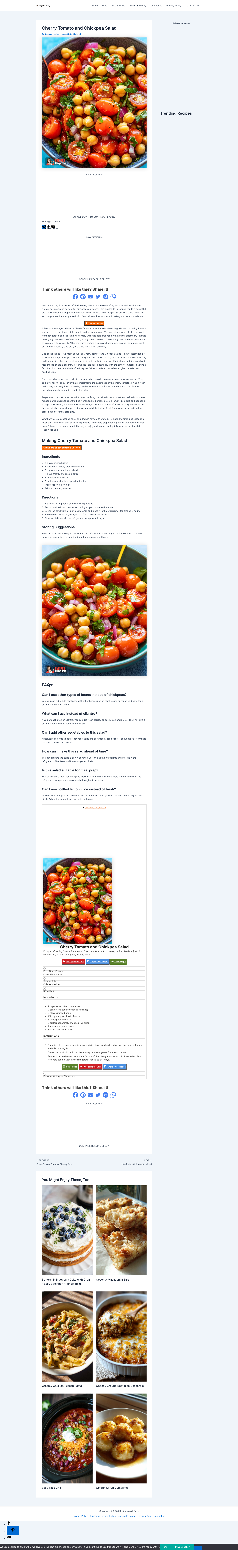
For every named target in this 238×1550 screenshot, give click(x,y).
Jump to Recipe (95, 323)
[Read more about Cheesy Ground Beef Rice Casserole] (121, 1336)
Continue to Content (95, 807)
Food (104, 5)
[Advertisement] (94, 195)
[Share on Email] (90, 296)
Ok (165, 1546)
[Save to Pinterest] (13, 1530)
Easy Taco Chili (52, 1487)
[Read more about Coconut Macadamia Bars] (121, 1230)
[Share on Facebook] (75, 296)
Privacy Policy (173, 5)
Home (94, 5)
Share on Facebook (99, 961)
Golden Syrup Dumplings (112, 1487)
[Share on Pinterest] (83, 296)
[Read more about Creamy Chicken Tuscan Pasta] (67, 1336)
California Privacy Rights (103, 1516)
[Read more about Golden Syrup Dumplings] (121, 1438)
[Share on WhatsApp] (113, 296)
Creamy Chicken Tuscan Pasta (62, 1385)
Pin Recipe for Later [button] (75, 961)
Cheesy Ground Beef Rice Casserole (120, 1385)
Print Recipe (120, 961)
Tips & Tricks (118, 5)
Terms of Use (192, 5)
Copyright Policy (126, 1516)
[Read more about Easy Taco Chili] (67, 1438)
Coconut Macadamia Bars (112, 1279)
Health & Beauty (137, 5)
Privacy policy (182, 1546)
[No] (198, 1548)
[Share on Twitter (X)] (98, 296)
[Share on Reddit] (105, 296)
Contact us (156, 5)
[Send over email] (9, 1538)
